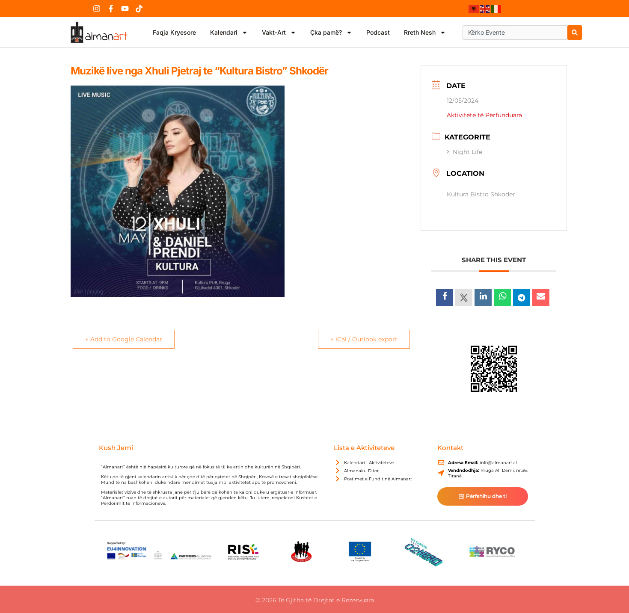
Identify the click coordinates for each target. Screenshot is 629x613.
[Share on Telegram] (521, 297)
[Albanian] (474, 8)
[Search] (574, 32)
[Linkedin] (483, 297)
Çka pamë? (326, 32)
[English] (485, 8)
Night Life (467, 152)
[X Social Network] (463, 297)
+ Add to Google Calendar (123, 339)
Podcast (378, 32)
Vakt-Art (274, 32)
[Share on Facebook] (444, 297)
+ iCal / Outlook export (364, 339)
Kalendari (223, 32)
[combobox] (515, 32)
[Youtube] (125, 8)
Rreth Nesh (420, 32)
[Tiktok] (139, 8)
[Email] (540, 297)
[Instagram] (97, 8)
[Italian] (496, 8)
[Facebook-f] (111, 8)
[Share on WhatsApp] (502, 297)
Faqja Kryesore (174, 32)
